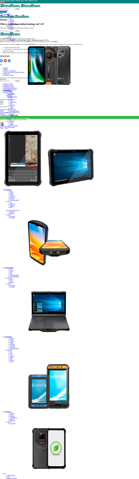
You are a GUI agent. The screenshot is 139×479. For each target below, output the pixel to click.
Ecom (11, 281)
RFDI (11, 207)
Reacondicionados (14, 111)
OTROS (8, 37)
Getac (11, 95)
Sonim (11, 106)
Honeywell (12, 204)
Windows (12, 114)
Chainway (12, 195)
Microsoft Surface (14, 275)
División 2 (12, 345)
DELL (11, 92)
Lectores (12, 198)
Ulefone (12, 15)
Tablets (11, 340)
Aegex (11, 361)
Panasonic (12, 105)
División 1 (12, 344)
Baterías (12, 124)
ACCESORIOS (10, 121)
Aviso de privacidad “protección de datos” (14, 72)
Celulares (12, 338)
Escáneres (12, 416)
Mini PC (12, 282)
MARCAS (9, 350)
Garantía (5, 69)
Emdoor (12, 192)
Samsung (12, 99)
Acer (11, 98)
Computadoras (13, 417)
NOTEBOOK (10, 268)
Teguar (11, 100)
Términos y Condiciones (9, 70)
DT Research (13, 102)
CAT (11, 18)
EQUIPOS (9, 337)
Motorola (12, 21)
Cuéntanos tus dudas (11, 478)
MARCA (8, 14)
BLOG (8, 476)
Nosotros (5, 68)
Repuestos (12, 127)
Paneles (12, 419)
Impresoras (12, 197)
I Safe (11, 358)
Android (12, 212)
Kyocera (12, 360)
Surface (12, 108)
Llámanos (2, 2)
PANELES (9, 278)
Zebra (11, 103)
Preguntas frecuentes (8, 75)
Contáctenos (6, 73)
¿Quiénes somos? (10, 475)
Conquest (12, 356)
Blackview (12, 17)
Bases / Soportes (14, 125)
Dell (11, 272)
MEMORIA (9, 26)
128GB (11, 28)
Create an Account (4, 109)
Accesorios (12, 216)
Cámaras (12, 341)
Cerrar (1, 101)
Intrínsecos (12, 420)
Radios (11, 342)
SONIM (12, 20)
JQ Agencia (29, 78)
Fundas (11, 122)
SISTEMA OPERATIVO (13, 112)
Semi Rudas (13, 109)
